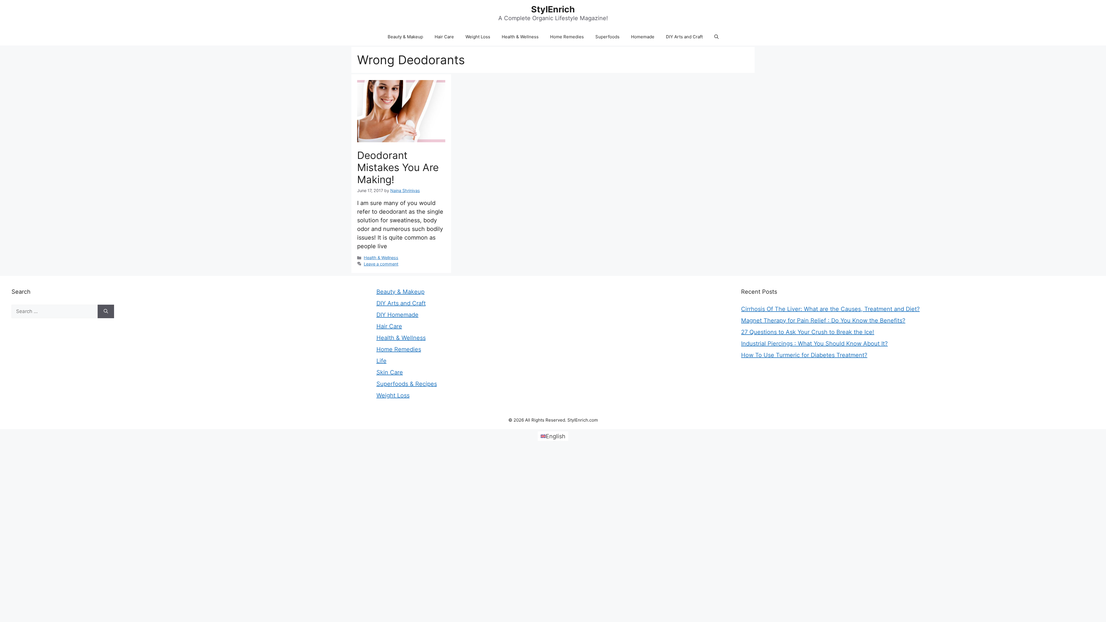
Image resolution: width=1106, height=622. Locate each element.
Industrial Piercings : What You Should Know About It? (814, 343)
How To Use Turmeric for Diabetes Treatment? (804, 355)
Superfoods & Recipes (406, 383)
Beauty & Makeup (405, 36)
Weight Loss (477, 36)
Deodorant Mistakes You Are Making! (398, 167)
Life (381, 360)
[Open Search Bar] (716, 36)
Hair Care (444, 36)
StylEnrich (553, 9)
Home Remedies (567, 36)
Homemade (642, 36)
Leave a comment (381, 263)
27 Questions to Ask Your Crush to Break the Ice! (807, 332)
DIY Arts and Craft (684, 36)
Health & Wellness (520, 36)
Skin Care (389, 372)
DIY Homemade (397, 314)
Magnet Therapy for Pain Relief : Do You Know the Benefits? (823, 320)
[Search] (106, 311)
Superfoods (607, 36)
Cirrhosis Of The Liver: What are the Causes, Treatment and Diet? (830, 309)
